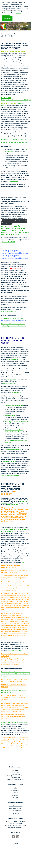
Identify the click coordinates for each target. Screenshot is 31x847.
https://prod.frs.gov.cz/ (8, 311)
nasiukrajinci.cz (12, 504)
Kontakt (15, 797)
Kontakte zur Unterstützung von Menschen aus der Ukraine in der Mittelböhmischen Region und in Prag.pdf (15, 674)
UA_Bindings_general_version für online (14, 326)
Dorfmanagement (15, 790)
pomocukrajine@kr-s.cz (13, 379)
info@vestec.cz (12, 776)
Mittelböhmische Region (15, 806)
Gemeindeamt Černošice (15, 808)
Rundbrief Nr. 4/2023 (8, 242)
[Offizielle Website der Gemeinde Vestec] (3, 26)
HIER (21, 268)
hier (23, 562)
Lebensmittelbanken (9, 461)
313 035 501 (16, 774)
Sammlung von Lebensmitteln (10, 475)
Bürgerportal (15, 813)
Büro (15, 788)
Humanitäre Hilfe (16, 711)
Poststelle (15, 792)
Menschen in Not (10, 415)
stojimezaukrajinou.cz (14, 359)
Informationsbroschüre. (15, 650)
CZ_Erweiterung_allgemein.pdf (10, 318)
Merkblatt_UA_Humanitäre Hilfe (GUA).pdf (14, 142)
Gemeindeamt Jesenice (15, 810)
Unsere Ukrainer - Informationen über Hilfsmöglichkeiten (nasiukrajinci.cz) (14, 519)
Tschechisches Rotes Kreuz (14, 405)
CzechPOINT (15, 795)
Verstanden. (7, 18)
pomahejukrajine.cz (9, 383)
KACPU (14, 567)
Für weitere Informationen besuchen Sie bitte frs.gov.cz (14, 222)
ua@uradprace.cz (14, 181)
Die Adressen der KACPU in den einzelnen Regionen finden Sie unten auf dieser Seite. (15, 607)
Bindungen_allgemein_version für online (13, 324)
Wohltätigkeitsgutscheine (13, 449)
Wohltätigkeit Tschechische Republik (17, 422)
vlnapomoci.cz (16, 392)
